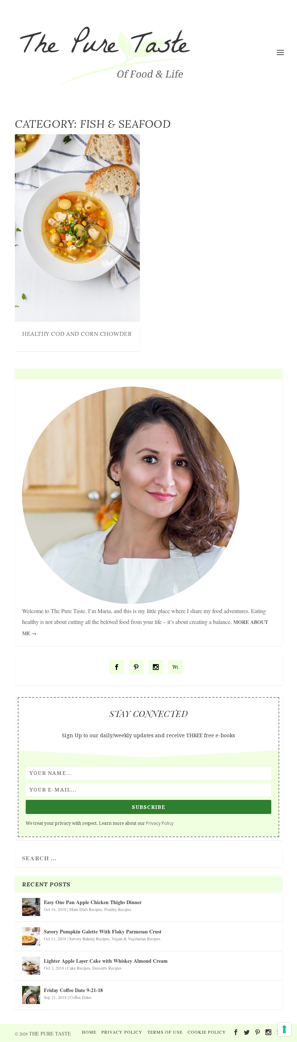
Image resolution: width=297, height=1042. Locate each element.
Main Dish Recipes (85, 909)
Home (89, 1032)
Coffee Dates (81, 997)
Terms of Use (165, 1032)
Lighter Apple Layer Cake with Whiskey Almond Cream (106, 961)
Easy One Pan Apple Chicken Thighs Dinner (93, 902)
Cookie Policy (207, 1032)
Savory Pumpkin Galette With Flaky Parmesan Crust (103, 931)
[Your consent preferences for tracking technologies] (284, 1029)
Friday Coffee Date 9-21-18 (73, 990)
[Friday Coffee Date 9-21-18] (31, 995)
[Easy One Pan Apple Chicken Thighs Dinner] (31, 907)
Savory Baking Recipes (89, 938)
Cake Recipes (78, 968)
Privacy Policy (159, 823)
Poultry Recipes (117, 909)
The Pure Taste (50, 1033)
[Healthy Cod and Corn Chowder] (77, 228)
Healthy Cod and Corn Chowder (76, 333)
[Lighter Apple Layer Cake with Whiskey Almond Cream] (31, 966)
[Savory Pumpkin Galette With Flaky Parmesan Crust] (31, 936)
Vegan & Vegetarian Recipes (136, 938)
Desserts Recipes (107, 968)
